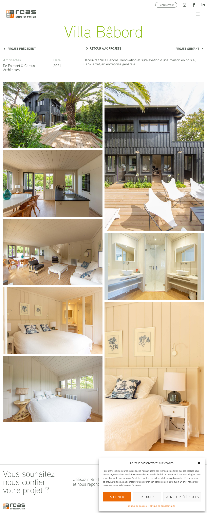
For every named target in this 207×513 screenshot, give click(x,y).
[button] (199, 463)
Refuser (147, 497)
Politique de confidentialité (162, 505)
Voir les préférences (182, 497)
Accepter (117, 497)
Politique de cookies (137, 505)
